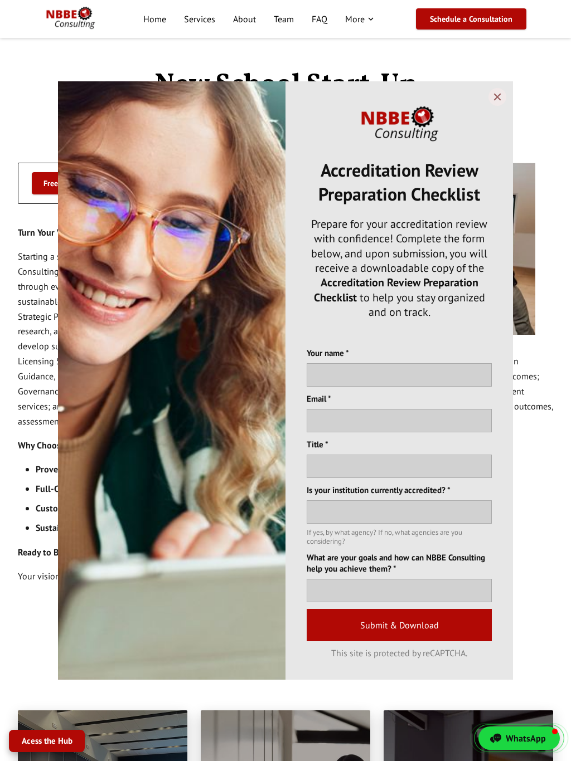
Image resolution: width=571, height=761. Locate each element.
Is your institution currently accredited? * (379, 490)
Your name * (328, 353)
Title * (317, 444)
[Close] (497, 97)
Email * (319, 398)
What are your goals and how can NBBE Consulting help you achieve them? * (396, 563)
